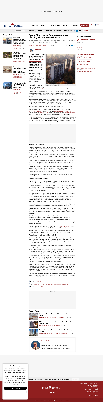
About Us (36, 400)
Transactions (58, 30)
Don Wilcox (41, 317)
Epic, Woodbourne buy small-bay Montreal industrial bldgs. (56, 314)
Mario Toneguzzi (17, 45)
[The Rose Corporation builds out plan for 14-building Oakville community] (7, 55)
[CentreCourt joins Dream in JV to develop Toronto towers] (33, 332)
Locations (31, 30)
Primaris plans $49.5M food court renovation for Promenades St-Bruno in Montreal (19, 69)
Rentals (42, 284)
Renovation (38, 45)
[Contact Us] (80, 31)
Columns (75, 25)
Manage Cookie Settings (15, 392)
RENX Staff (16, 74)
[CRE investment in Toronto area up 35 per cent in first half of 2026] (7, 85)
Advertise (35, 25)
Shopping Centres (17, 76)
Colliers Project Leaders (36, 111)
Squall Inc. (95, 395)
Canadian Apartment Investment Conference (86, 40)
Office (21, 46)
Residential (49, 30)
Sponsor (44, 25)
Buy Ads (86, 30)
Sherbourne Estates (47, 89)
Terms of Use (59, 400)
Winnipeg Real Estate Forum (85, 54)
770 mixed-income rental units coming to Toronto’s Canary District (56, 322)
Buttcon (56, 111)
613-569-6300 (94, 391)
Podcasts (66, 25)
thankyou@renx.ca (93, 392)
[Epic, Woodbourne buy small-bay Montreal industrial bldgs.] (33, 316)
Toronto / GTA (46, 45)
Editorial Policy (51, 400)
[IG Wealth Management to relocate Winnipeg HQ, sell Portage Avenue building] (7, 40)
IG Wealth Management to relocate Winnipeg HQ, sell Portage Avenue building (19, 40)
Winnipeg (15, 48)
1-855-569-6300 (93, 389)
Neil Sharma (42, 325)
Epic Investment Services (36, 60)
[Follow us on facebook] (75, 31)
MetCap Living (44, 112)
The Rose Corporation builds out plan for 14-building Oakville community (19, 55)
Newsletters (55, 25)
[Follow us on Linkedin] (77, 31)
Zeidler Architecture (65, 111)
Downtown (47, 284)
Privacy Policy (43, 400)
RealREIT (79, 48)
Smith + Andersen (69, 112)
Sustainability (57, 284)
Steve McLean (16, 60)
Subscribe (85, 25)
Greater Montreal (17, 77)
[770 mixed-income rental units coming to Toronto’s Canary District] (33, 324)
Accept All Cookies (15, 388)
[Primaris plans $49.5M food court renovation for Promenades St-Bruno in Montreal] (7, 69)
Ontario (15, 63)
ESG (52, 284)
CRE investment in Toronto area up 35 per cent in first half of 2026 (19, 85)
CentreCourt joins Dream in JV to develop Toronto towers (55, 330)
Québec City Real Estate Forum (86, 68)
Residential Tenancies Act (63, 226)
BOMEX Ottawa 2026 (83, 61)
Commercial (40, 30)
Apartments (22, 61)
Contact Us (66, 400)
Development (68, 30)
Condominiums (56, 333)
